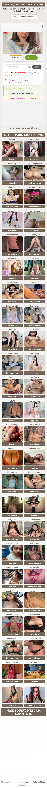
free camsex (12, 610)
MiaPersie (12, 258)
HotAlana (35, 282)
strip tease (34, 491)
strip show (12, 254)
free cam (12, 420)
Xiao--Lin (12, 329)
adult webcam (35, 349)
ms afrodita (35, 686)
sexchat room (35, 563)
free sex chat (34, 610)
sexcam (12, 705)
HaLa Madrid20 (12, 306)
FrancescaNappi (34, 472)
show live (12, 230)
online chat (12, 183)
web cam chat (35, 183)
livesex (12, 159)
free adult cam (35, 325)
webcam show (35, 206)
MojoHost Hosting (24, 782)
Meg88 (12, 686)
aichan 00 (12, 211)
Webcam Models (39, 782)
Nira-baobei (35, 614)
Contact (12, 782)
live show (12, 491)
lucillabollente (12, 614)
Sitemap (4, 782)
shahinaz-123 (12, 353)
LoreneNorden (12, 234)
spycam (12, 278)
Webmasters (24, 785)
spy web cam (34, 658)
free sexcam (35, 159)
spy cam (34, 420)
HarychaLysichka (35, 163)
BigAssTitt (12, 448)
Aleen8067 (34, 258)
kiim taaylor (12, 638)
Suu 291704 (12, 282)
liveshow (35, 468)
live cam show (12, 206)
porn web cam (12, 539)
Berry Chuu (34, 306)
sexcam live (35, 539)
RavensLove (34, 662)
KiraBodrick (12, 472)
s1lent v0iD (34, 139)
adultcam (12, 301)
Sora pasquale (12, 567)
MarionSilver (35, 591)
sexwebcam (35, 444)
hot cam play (34, 254)
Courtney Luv (34, 234)
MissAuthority (35, 638)
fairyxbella (34, 567)
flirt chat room (12, 373)
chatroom (35, 278)
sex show (35, 634)
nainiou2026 (12, 187)
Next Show (31, 128)
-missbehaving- (12, 591)
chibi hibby (35, 424)
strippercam (35, 301)
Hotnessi (12, 377)
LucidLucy (12, 163)
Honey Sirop (35, 401)
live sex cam (35, 396)
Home (15, 16)
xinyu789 (12, 519)
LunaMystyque (12, 662)
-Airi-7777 (35, 329)
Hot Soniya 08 (12, 543)
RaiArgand (12, 496)
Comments (16, 128)
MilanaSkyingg (12, 424)
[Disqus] (23, 749)
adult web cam (12, 325)
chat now (12, 396)
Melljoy (12, 139)
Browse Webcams (27, 16)
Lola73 (12, 401)
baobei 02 (35, 496)
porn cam (35, 230)
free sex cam (12, 634)
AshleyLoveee (34, 448)
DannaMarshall (34, 519)
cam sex (12, 563)
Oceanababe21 (35, 187)
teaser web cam (34, 586)
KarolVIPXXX (35, 211)
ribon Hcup (34, 353)
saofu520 (35, 377)
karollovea (34, 543)
